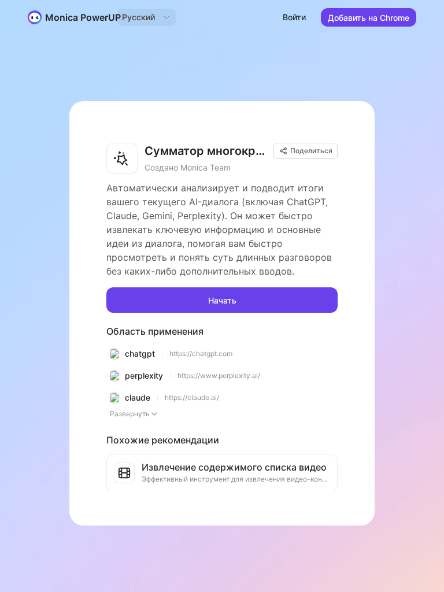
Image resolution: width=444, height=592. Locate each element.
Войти (294, 17)
